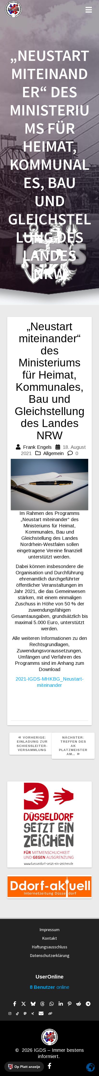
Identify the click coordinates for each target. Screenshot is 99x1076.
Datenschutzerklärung (49, 955)
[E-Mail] (41, 1013)
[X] (23, 1004)
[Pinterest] (69, 1004)
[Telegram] (88, 1004)
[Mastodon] (25, 1013)
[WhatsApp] (52, 1004)
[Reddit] (78, 1004)
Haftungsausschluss (49, 947)
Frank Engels (37, 447)
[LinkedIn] (61, 1004)
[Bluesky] (33, 1004)
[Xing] (32, 1013)
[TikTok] (17, 1013)
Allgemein (53, 453)
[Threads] (42, 1004)
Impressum (49, 929)
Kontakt (49, 938)
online (49, 987)
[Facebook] (14, 1004)
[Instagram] (9, 1013)
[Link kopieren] (50, 1013)
